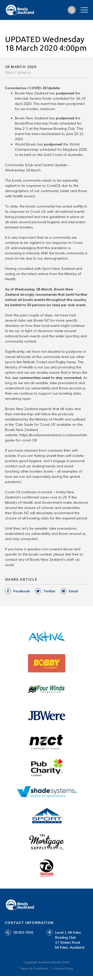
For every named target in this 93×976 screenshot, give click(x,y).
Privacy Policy (63, 968)
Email (73, 591)
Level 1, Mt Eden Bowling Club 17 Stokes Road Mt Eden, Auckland (69, 940)
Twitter (49, 591)
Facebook (21, 591)
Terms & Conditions (34, 968)
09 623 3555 (23, 932)
